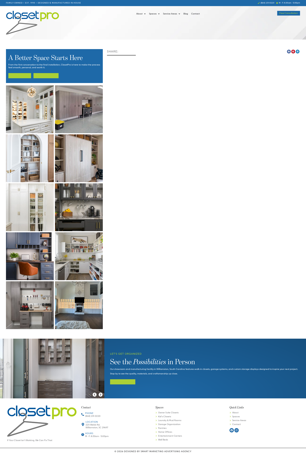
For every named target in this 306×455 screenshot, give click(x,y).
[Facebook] (232, 430)
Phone (89, 413)
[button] (289, 52)
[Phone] (82, 414)
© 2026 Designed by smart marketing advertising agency (153, 451)
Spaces (153, 13)
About (139, 13)
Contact (195, 13)
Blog (185, 13)
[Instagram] (236, 430)
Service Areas (170, 13)
